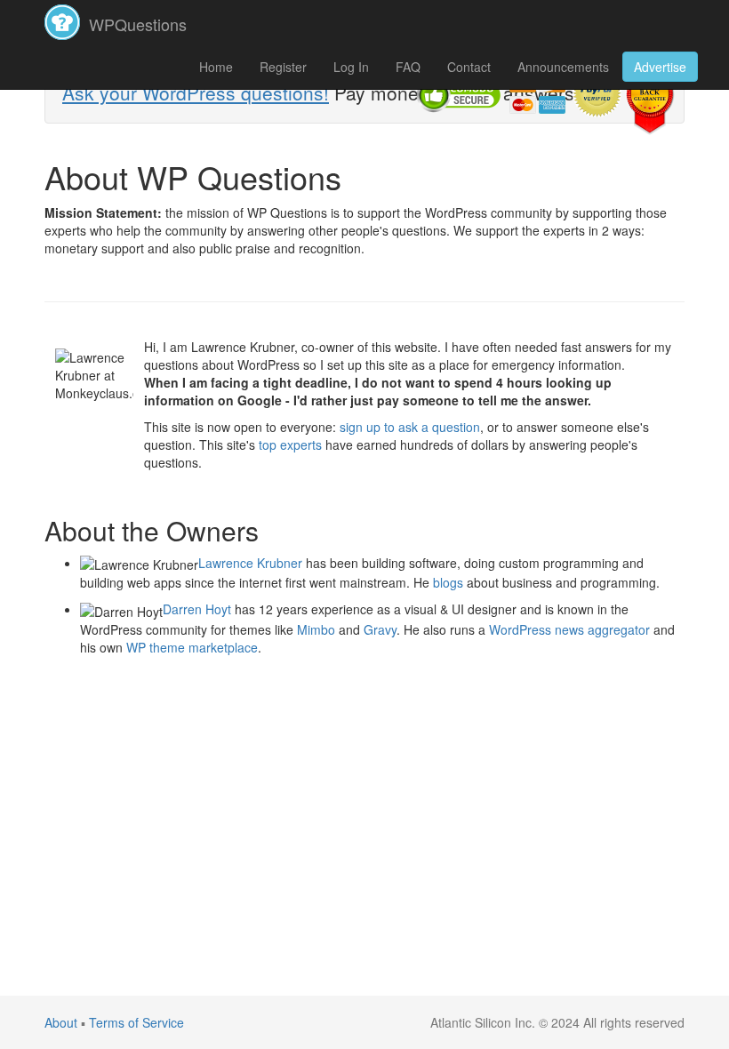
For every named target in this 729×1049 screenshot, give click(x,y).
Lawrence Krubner (250, 563)
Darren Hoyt (197, 609)
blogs (448, 582)
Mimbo (316, 629)
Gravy (380, 629)
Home (216, 67)
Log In (351, 67)
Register (283, 67)
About (60, 1022)
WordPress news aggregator (569, 629)
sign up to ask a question (410, 427)
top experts (290, 444)
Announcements (563, 67)
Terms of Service (136, 1022)
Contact (469, 67)
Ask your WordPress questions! (195, 92)
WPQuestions (135, 24)
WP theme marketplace (192, 647)
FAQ (408, 67)
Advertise (660, 67)
